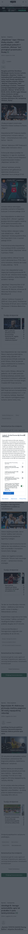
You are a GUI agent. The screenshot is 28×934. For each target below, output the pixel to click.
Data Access (14, 498)
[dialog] (14, 467)
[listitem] (14, 463)
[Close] (24, 435)
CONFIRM (8, 493)
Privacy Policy (22, 498)
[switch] (22, 467)
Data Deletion (5, 498)
